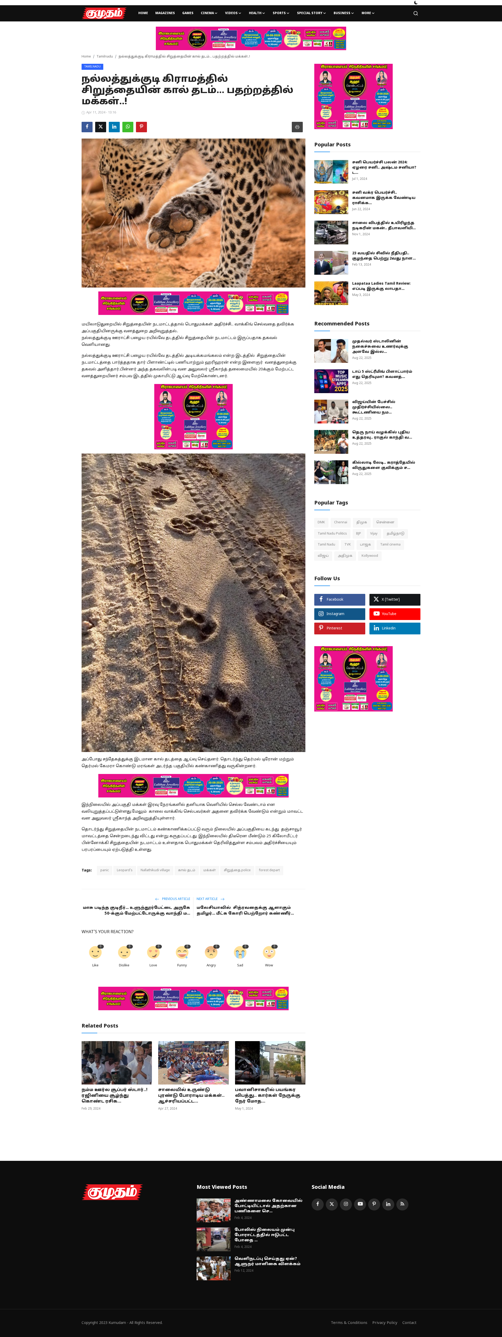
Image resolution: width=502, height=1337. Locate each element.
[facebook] (318, 1204)
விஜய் (323, 556)
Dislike (124, 965)
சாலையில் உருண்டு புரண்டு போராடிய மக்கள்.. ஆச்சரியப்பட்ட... (191, 1095)
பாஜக (365, 545)
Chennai (340, 522)
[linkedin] (388, 1204)
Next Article (207, 899)
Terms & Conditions (349, 1323)
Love (153, 965)
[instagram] (346, 1204)
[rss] (402, 1204)
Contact (409, 1323)
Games (187, 13)
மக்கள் (209, 870)
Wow (269, 965)
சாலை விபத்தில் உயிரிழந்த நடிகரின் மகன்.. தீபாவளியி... (384, 226)
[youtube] (360, 1204)
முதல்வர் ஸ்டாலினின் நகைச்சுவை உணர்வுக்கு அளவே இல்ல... (380, 346)
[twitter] (332, 1204)
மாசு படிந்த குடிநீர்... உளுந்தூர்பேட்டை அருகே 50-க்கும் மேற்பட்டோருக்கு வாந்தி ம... (136, 910)
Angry (211, 965)
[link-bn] (251, 38)
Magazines (165, 13)
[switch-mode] (416, 2)
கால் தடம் (186, 870)
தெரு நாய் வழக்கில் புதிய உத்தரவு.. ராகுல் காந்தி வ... (382, 435)
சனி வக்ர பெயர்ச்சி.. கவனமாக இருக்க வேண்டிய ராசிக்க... (383, 198)
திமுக (361, 522)
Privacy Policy (384, 1323)
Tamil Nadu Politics (332, 533)
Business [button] (342, 13)
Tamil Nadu (326, 545)
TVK (347, 545)
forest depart (269, 870)
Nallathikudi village (155, 870)
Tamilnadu (104, 57)
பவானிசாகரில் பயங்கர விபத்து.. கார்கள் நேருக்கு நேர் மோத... (267, 1095)
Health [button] (255, 13)
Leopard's (125, 870)
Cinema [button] (207, 13)
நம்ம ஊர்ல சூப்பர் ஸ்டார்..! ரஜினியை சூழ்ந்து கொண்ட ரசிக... (114, 1095)
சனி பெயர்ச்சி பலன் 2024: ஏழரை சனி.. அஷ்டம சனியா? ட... (384, 167)
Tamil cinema (390, 545)
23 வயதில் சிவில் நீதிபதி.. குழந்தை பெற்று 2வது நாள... (384, 256)
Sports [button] (279, 13)
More (366, 13)
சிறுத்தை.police (237, 870)
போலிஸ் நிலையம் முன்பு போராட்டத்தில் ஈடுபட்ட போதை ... (265, 1235)
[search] (415, 13)
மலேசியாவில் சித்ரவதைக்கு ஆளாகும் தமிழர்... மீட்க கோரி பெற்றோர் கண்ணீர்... (245, 910)
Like (95, 965)
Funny (182, 965)
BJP (358, 533)
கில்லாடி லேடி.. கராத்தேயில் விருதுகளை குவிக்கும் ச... (383, 465)
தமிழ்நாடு (395, 533)
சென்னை (385, 522)
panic (104, 870)
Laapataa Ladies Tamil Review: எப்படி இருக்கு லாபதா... (381, 286)
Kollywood (370, 556)
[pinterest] (374, 1204)
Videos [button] (231, 13)
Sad (240, 965)
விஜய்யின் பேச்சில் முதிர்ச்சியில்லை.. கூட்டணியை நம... (373, 407)
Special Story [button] (309, 13)
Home (143, 13)
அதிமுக (345, 556)
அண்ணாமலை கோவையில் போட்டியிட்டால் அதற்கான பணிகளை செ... (269, 1206)
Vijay (374, 533)
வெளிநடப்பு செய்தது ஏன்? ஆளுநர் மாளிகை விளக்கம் (267, 1261)
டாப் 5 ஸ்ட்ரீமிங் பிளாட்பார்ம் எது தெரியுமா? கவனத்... (382, 374)
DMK (321, 522)
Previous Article (175, 899)
